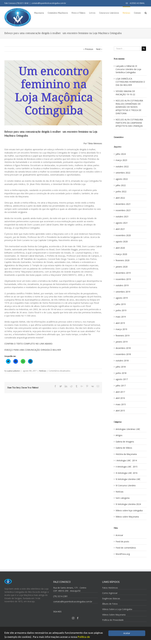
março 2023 (121, 160)
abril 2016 (120, 398)
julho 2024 (121, 154)
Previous (89, 49)
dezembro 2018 (123, 348)
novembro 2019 (123, 279)
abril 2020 (120, 247)
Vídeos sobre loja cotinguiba (129, 510)
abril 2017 (120, 391)
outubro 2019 (122, 285)
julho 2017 (121, 385)
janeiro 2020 (122, 266)
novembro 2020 (123, 235)
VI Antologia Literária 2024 (128, 504)
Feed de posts (122, 541)
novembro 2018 (123, 354)
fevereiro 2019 (122, 335)
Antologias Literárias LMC (128, 429)
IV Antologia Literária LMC (128, 479)
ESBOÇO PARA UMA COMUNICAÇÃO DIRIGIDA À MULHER (32, 349)
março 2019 (121, 329)
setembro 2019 (123, 291)
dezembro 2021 (123, 204)
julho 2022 (121, 185)
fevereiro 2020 (122, 260)
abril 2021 (120, 229)
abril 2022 (120, 197)
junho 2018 (121, 373)
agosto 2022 (122, 179)
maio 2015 (121, 404)
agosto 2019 (122, 297)
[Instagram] (73, 618)
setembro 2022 (123, 172)
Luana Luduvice (13, 371)
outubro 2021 (122, 216)
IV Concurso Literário (126, 485)
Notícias (42, 371)
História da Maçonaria (126, 454)
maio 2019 (121, 316)
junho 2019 (121, 310)
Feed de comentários (126, 547)
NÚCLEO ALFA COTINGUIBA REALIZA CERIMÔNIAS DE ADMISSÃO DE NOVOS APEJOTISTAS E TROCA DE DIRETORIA (129, 107)
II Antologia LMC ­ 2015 (126, 466)
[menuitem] (135, 3)
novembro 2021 (123, 210)
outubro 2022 (122, 166)
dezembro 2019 (123, 272)
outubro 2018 (122, 360)
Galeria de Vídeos (124, 447)
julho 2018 (121, 366)
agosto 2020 (122, 241)
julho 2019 (121, 304)
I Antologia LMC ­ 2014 (126, 460)
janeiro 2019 (122, 341)
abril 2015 (120, 410)
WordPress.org (123, 554)
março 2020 (121, 254)
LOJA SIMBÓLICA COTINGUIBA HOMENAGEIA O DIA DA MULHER (130, 81)
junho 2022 (121, 191)
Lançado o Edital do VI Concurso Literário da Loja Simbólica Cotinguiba (128, 69)
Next (98, 49)
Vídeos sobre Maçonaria (127, 516)
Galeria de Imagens (125, 441)
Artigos (119, 435)
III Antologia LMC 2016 (126, 473)
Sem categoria (122, 498)
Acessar (119, 535)
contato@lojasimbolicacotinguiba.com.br (48, 3)
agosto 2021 (122, 222)
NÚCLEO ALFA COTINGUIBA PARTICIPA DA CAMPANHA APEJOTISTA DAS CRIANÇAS (129, 122)
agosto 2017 (122, 379)
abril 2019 (120, 323)
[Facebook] (78, 618)
